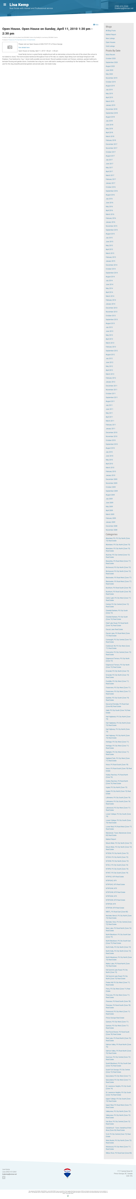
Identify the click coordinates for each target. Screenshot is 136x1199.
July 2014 (109, 280)
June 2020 (109, 70)
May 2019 (109, 93)
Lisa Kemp (19, 5)
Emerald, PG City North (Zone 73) (117, 671)
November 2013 (111, 312)
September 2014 (112, 273)
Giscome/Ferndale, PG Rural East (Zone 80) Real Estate (117, 705)
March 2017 (110, 175)
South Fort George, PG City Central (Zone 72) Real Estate (118, 1071)
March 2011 (110, 421)
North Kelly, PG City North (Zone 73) (118, 947)
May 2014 (109, 288)
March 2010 (110, 467)
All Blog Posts (111, 30)
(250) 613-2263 (121, 6)
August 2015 (110, 234)
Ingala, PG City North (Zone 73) (116, 787)
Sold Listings (110, 46)
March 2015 (110, 253)
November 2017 (111, 148)
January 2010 (110, 475)
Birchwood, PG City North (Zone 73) (118, 567)
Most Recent (110, 54)
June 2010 (109, 456)
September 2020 (112, 62)
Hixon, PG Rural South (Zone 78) (117, 764)
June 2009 (109, 502)
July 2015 (109, 238)
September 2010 (112, 444)
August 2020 (110, 66)
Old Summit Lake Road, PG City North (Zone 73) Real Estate (117, 977)
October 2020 (111, 58)
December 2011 (111, 386)
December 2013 (111, 308)
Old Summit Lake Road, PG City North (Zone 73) (117, 971)
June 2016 (109, 202)
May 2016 (109, 206)
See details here (24, 47)
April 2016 (109, 210)
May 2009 (109, 506)
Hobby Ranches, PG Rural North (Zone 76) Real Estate (117, 782)
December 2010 (111, 432)
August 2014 (110, 277)
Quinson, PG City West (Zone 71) (117, 1022)
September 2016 (112, 191)
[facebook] (4, 1177)
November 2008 (111, 530)
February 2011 (111, 425)
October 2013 (111, 315)
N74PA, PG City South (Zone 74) (117, 869)
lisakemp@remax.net (124, 8)
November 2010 (111, 436)
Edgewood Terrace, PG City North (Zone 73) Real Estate (117, 666)
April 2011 (109, 417)
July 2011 (109, 405)
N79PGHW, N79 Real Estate (115, 892)
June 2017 (109, 164)
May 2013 (109, 335)
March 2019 (110, 101)
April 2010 (109, 464)
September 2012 (112, 351)
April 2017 (109, 171)
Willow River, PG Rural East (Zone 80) (119, 1153)
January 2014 (110, 304)
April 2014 (109, 292)
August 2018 (110, 117)
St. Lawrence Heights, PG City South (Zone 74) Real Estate (118, 1093)
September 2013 (112, 319)
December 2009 (111, 479)
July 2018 (109, 121)
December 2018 (111, 109)
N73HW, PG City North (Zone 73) (117, 861)
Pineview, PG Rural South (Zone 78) (118, 1001)
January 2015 (110, 261)
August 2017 (110, 156)
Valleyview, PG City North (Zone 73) (118, 1111)
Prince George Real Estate (115, 1018)
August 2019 (110, 86)
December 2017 (111, 144)
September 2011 (112, 397)
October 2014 (111, 269)
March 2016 (110, 214)
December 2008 (111, 526)
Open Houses (110, 42)
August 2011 (110, 401)
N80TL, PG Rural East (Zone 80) (117, 912)
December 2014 (111, 265)
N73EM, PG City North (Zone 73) (117, 853)
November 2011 (111, 390)
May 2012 (109, 366)
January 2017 (110, 183)
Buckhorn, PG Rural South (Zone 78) (118, 588)
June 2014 (109, 284)
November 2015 (111, 226)
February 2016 (111, 218)
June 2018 (109, 125)
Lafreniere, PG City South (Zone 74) (118, 797)
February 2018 (111, 140)
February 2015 (111, 257)
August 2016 (110, 195)
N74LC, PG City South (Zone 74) (117, 865)
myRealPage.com (71, 1187)
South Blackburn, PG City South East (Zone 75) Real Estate (118, 1064)
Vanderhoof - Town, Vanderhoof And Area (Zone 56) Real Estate (118, 1129)
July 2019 (109, 90)
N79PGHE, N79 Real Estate (115, 884)
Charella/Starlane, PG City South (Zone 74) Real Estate (117, 618)
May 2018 (109, 128)
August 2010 (110, 448)
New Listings (110, 38)
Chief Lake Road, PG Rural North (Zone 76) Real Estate (117, 624)
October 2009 (111, 487)
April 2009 (109, 510)
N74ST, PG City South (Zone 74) (117, 873)
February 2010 (111, 471)
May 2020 (109, 74)
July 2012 (109, 358)
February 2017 (111, 179)
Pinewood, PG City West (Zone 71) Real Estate (21, 40)
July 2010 (109, 452)
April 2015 (109, 249)
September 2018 (112, 113)
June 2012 (109, 362)
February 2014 (111, 300)
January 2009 (110, 522)
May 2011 (109, 413)
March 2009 (110, 514)
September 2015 (112, 230)
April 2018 (109, 132)
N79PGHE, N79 (111, 880)
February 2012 (111, 378)
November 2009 (111, 483)
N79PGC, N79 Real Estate (115, 877)
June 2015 (109, 241)
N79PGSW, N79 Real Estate (115, 900)
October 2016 (111, 187)
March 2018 (110, 136)
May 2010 (109, 460)
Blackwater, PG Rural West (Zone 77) (118, 577)
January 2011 (110, 428)
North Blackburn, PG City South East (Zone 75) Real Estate (118, 942)
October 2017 (111, 152)
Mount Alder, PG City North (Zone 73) (119, 843)
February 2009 (111, 518)
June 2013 (109, 331)
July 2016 (109, 199)
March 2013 (110, 343)
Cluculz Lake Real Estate (114, 629)
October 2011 (111, 393)
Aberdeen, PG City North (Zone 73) (118, 544)
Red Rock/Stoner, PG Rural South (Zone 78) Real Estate (117, 1033)
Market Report (111, 34)
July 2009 (109, 499)
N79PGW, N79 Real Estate (115, 908)
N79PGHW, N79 (111, 888)
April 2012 (109, 370)
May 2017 (109, 167)
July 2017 (109, 160)
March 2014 (110, 296)
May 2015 (109, 245)
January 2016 (110, 222)
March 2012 (110, 374)
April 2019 (109, 97)
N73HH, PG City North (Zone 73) (117, 857)
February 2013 (111, 347)
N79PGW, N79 (111, 904)
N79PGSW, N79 (111, 896)
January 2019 (110, 105)
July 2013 (109, 327)
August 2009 (110, 495)
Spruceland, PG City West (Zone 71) (118, 1076)
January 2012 (110, 382)
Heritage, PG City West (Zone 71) (117, 742)
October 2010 (111, 440)
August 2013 (110, 323)
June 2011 (109, 409)
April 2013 (109, 339)
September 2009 (112, 491)
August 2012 (110, 354)
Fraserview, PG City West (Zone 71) (118, 687)
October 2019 (111, 82)
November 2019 (111, 78)
